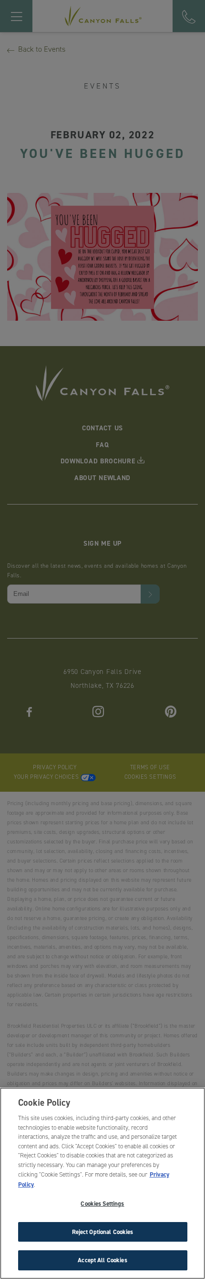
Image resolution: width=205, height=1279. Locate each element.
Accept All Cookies (102, 1260)
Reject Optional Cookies (102, 1232)
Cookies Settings (102, 1204)
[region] (102, 1183)
